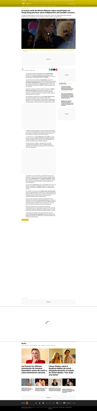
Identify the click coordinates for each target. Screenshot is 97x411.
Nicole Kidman (25, 219)
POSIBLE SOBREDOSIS (64, 85)
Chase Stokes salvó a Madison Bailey (68, 0)
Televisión (27, 5)
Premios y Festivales (34, 5)
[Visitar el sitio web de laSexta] (39, 403)
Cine (40, 5)
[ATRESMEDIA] (24, 403)
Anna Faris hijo (42, 0)
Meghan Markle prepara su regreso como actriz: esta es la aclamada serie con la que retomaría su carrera (27, 389)
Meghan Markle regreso (48, 0)
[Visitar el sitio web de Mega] (50, 403)
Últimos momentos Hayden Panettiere (34, 0)
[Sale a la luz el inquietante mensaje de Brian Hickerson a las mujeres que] (69, 382)
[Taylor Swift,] (41, 382)
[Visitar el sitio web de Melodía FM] (64, 403)
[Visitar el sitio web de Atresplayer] (69, 403)
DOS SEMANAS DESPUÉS (53, 387)
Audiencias (54, 5)
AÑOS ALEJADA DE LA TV (26, 387)
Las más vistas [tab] (62, 83)
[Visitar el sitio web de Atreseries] (53, 403)
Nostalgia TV (44, 5)
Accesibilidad (50, 408)
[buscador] (75, 4)
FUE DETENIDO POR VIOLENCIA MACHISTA (68, 388)
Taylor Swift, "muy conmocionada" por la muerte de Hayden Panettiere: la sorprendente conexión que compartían (41, 389)
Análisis (49, 5)
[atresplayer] (70, 4)
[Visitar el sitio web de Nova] (46, 403)
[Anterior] (27, 1)
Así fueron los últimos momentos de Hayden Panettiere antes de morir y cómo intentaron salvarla (67, 88)
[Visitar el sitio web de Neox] (43, 403)
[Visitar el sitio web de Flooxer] (74, 403)
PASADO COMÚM (38, 387)
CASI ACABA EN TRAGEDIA (54, 364)
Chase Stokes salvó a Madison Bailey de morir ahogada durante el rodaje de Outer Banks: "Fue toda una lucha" (61, 370)
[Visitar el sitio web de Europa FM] (60, 403)
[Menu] (75, 6)
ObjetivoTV (23, 298)
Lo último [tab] (69, 83)
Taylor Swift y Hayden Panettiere (57, 0)
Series (23, 5)
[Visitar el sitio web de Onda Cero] (57, 403)
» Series (26, 298)
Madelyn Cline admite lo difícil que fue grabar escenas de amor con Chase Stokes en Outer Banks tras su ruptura (67, 103)
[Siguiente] (75, 1)
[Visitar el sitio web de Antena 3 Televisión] (36, 403)
